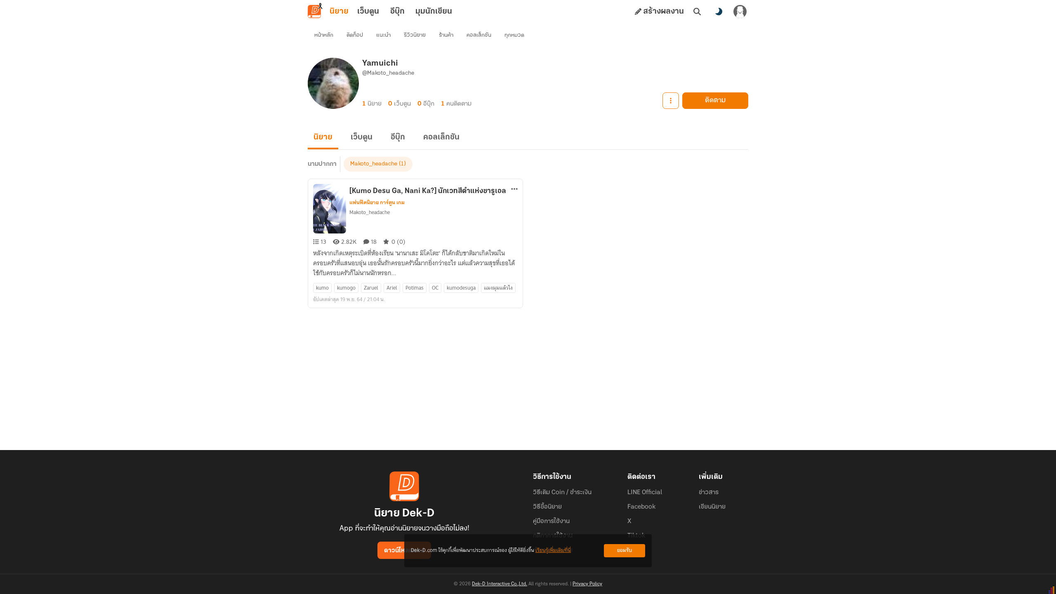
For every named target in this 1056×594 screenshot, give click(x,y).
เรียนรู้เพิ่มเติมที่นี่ (553, 550)
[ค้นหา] (697, 11)
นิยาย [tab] (339, 11)
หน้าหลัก (323, 35)
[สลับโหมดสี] (718, 11)
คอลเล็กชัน (479, 35)
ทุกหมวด (514, 35)
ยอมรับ (624, 550)
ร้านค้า (446, 35)
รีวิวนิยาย (415, 35)
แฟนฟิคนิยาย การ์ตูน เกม (377, 202)
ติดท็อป (354, 35)
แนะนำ (383, 35)
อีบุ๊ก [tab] (397, 11)
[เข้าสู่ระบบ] (740, 11)
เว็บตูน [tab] (368, 11)
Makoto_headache (373, 164)
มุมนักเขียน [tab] (433, 11)
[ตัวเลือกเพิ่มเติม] (670, 100)
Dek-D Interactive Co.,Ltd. (499, 584)
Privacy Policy (587, 584)
